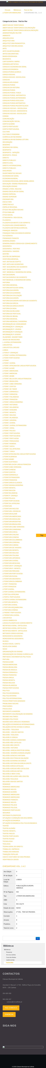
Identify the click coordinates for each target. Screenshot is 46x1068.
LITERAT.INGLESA (9, 490)
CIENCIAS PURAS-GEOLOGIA (13, 100)
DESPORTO (7, 150)
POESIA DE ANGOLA (10, 670)
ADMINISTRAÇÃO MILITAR (12, 33)
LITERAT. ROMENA (9, 443)
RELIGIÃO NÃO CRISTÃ (11, 745)
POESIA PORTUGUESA (11, 688)
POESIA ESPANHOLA (10, 672)
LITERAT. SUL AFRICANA (11, 449)
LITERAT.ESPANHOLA (10, 475)
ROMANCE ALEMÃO (10, 792)
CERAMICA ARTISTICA (11, 64)
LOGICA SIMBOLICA (10, 620)
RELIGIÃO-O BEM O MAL (11, 774)
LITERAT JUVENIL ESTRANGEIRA (14, 355)
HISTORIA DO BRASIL (10, 316)
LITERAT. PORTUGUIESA (11, 436)
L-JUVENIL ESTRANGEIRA (12, 342)
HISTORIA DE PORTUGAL (12, 314)
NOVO (5, 649)
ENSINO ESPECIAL (9, 194)
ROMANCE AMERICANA (11, 794)
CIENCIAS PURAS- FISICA (12, 93)
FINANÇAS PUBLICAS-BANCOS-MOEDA (17, 233)
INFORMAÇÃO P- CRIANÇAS (13, 327)
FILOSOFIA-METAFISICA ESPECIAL (15, 228)
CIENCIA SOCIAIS (9, 74)
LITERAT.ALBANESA (10, 456)
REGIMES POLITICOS (10, 719)
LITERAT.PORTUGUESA (11, 501)
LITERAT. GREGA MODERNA (13, 402)
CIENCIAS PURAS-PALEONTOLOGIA (15, 106)
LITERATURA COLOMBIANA (12, 540)
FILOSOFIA (7, 220)
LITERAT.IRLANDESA (10, 493)
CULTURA (6, 132)
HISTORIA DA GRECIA (10, 303)
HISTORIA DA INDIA (9, 308)
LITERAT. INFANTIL (9, 412)
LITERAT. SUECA (8, 446)
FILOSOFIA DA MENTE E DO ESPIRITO (16, 223)
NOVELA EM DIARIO (10, 646)
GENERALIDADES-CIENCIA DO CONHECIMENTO (20, 243)
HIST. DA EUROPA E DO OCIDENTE (15, 267)
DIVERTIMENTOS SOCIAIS (12, 173)
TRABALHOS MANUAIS (11, 852)
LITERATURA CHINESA (11, 537)
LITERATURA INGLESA (11, 508)
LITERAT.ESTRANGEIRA (11, 477)
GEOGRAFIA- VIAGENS (11, 251)
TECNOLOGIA (8, 841)
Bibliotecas (17, 10)
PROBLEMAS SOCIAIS (10, 703)
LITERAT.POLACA (9, 498)
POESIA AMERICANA (10, 664)
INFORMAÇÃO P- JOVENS (12, 329)
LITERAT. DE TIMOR (10, 389)
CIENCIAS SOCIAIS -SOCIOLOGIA (14, 113)
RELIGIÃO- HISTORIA (10, 748)
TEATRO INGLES (9, 833)
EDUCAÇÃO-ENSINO (10, 186)
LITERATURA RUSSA (10, 576)
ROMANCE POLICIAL (10, 807)
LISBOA (5, 350)
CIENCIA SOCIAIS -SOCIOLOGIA (14, 77)
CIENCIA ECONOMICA (10, 69)
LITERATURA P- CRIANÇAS (12, 566)
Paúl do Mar (28, 10)
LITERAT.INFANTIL (9, 488)
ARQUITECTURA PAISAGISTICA (14, 43)
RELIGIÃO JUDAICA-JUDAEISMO (14, 740)
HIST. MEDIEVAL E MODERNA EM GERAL (17, 272)
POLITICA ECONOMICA (11, 693)
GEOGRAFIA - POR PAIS (11, 249)
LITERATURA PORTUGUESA (13, 573)
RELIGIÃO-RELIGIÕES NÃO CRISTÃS (16, 776)
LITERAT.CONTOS (9, 472)
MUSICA (5, 641)
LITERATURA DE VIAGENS (12, 547)
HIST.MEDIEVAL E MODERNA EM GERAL (17, 280)
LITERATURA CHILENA (11, 534)
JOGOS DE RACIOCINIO (11, 340)
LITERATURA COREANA (11, 542)
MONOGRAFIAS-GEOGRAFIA (13, 638)
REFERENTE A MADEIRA (11, 711)
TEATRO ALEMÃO (9, 828)
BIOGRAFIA (7, 59)
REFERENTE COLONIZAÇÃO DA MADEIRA (18, 714)
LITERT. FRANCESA (10, 584)
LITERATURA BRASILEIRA (12, 524)
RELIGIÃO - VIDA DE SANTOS (13, 732)
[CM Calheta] (23, 1060)
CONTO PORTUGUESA (11, 129)
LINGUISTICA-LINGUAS (11, 347)
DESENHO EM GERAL (10, 147)
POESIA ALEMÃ (8, 662)
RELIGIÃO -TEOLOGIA (10, 735)
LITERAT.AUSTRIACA (10, 462)
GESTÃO (6, 254)
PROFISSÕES (7, 706)
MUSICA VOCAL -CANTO (11, 644)
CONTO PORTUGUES (10, 126)
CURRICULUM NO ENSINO (12, 137)
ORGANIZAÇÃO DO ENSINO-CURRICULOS (18, 654)
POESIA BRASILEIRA (10, 667)
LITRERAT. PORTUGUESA (12, 612)
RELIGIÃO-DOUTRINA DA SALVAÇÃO (15, 758)
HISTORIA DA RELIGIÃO (11, 311)
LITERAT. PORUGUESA (11, 441)
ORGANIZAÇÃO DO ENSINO (12, 651)
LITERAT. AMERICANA (10, 371)
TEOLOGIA (6, 844)
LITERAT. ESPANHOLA (10, 391)
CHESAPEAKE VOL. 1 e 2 (14, 866)
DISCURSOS (7, 171)
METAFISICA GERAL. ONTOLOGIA (15, 625)
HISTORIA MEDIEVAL (10, 285)
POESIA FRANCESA (9, 675)
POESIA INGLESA (9, 683)
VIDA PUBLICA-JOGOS (11, 859)
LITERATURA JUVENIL (10, 560)
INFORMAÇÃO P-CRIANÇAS (12, 332)
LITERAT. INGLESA (9, 415)
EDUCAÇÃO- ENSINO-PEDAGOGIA (15, 184)
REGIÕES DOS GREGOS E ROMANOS (16, 722)
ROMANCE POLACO (10, 805)
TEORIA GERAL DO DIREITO (13, 846)
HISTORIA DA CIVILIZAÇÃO (12, 295)
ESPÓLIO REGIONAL (10, 207)
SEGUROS (6, 813)
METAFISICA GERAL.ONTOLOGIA (14, 628)
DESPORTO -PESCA (10, 155)
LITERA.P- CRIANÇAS (10, 353)
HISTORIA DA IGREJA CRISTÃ (13, 306)
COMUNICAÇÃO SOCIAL (11, 121)
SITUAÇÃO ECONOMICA (11, 820)
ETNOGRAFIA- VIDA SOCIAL (13, 217)
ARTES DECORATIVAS (10, 54)
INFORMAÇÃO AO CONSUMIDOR (14, 324)
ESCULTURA (7, 202)
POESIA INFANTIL (9, 680)
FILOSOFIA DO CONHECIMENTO (14, 225)
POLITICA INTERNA (9, 696)
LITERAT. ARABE (8, 376)
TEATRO (6, 826)
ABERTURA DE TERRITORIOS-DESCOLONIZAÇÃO (20, 30)
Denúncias (9, 1014)
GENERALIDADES (9, 241)
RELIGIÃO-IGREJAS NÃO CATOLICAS (16, 768)
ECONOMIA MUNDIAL (10, 178)
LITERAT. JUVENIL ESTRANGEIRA (14, 425)
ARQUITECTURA (8, 41)
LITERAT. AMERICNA (10, 373)
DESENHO (6, 145)
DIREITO (6, 158)
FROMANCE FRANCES (11, 238)
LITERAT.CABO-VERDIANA (12, 467)
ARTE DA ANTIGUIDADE (11, 51)
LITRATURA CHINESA (10, 610)
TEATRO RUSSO (8, 839)
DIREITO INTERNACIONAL (12, 165)
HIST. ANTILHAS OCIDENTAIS (13, 264)
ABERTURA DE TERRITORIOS (13, 25)
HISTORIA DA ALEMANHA (11, 293)
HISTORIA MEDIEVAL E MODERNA (15, 321)
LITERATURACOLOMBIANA (12, 581)
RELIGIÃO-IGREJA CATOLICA (13, 766)
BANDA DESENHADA (10, 56)
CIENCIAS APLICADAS (10, 82)
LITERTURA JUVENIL (10, 605)
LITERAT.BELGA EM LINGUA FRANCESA (17, 464)
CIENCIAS (6, 80)
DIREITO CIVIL (8, 163)
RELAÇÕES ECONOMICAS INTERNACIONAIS (18, 724)
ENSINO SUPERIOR (9, 197)
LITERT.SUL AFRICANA (11, 594)
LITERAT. (6, 360)
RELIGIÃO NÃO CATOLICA (12, 742)
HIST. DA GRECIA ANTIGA (12, 269)
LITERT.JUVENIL (8, 589)
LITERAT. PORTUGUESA (11, 433)
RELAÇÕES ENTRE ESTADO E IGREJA (16, 727)
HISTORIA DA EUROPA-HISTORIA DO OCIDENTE (20, 301)
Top (41, 535)
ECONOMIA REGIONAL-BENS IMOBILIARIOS (18, 181)
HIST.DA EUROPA (9, 275)
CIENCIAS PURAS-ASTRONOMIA (14, 98)
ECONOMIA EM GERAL (11, 176)
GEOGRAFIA (7, 246)
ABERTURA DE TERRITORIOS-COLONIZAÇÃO (19, 28)
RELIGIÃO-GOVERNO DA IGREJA (14, 761)
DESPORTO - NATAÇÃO (11, 152)
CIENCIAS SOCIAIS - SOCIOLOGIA (15, 108)
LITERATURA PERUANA (11, 571)
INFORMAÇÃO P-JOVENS (12, 334)
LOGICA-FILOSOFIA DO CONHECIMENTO (17, 623)
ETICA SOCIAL (8, 215)
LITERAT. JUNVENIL (10, 420)
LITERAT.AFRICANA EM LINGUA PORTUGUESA (19, 454)
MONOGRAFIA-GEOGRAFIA (12, 636)
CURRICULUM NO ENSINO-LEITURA (15, 139)
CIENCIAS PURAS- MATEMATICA (14, 95)
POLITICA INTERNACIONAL (12, 698)
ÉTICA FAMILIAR (8, 212)
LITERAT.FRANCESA (10, 480)
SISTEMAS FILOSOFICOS (12, 815)
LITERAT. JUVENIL (9, 363)
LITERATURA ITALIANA (11, 555)
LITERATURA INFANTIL (11, 550)
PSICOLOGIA (7, 709)
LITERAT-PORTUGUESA (11, 358)
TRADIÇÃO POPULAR (10, 854)
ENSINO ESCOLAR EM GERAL (13, 191)
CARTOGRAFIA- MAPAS (11, 61)
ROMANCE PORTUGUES (11, 810)
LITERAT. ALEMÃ (8, 368)
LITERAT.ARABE (8, 459)
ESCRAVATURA (8, 199)
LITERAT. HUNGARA (10, 410)
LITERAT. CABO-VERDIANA (12, 384)
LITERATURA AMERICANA (12, 13)
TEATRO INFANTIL (9, 831)
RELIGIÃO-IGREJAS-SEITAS (12, 771)
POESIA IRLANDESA (10, 685)
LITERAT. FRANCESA (10, 399)
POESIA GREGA (8, 677)
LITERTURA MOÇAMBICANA (13, 607)
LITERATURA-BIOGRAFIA (12, 579)
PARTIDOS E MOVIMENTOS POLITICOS (17, 657)
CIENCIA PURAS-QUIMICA (12, 72)
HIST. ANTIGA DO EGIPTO (12, 262)
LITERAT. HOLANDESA (11, 407)
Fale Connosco (11, 1008)
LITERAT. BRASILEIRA (10, 381)
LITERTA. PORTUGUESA (11, 597)
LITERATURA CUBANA (10, 545)
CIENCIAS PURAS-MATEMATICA (14, 103)
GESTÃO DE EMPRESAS (11, 256)
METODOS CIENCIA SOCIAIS (13, 633)
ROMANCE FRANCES (10, 800)
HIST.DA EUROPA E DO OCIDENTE (15, 277)
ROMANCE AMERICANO (11, 787)
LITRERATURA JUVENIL (11, 615)
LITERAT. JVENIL (8, 428)
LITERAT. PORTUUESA (11, 438)
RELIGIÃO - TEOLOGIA (11, 729)
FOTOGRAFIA (8, 236)
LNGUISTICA (7, 618)
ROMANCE (6, 784)
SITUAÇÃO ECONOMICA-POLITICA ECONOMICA (20, 823)
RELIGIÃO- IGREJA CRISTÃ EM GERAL (16, 750)
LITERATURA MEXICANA (11, 563)
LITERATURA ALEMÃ (10, 514)
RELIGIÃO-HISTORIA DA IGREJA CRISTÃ (17, 763)
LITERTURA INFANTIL (10, 602)
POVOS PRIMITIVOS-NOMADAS (14, 701)
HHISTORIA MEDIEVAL (11, 259)
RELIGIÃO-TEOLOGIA (10, 779)
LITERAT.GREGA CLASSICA (12, 482)
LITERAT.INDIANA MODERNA (13, 485)
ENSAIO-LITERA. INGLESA (12, 189)
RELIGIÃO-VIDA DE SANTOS (13, 781)
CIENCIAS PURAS (9, 85)
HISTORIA (6, 282)
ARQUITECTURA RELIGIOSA (13, 46)
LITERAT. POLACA (9, 430)
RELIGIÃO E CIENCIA (10, 737)
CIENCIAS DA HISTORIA (11, 87)
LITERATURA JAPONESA (11, 558)
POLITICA (6, 690)
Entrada (7, 10)
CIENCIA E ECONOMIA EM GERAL (15, 67)
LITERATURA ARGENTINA (12, 521)
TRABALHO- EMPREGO (11, 849)
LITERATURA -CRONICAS (12, 511)
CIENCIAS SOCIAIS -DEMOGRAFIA (15, 111)
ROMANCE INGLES (9, 789)
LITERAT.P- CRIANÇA (10, 495)
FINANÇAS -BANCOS (10, 230)
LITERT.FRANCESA (9, 586)
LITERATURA (7, 506)
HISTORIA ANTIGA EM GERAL (13, 288)
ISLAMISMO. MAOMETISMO (12, 337)
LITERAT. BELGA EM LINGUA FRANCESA (17, 379)
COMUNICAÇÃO (8, 119)
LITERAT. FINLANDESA (11, 397)
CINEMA (5, 116)
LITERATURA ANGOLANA (11, 519)
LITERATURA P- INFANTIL (12, 568)
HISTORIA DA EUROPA (11, 290)
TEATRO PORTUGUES (11, 836)
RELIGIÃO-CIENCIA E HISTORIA (14, 755)
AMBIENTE (6, 35)
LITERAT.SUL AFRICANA (11, 503)
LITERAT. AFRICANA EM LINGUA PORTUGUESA (19, 366)
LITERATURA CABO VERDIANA (13, 527)
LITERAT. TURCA (9, 451)
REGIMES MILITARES (10, 716)
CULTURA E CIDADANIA (11, 134)
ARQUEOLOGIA (8, 38)
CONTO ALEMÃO (9, 124)
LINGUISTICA (7, 345)
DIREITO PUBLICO (9, 160)
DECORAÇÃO (7, 142)
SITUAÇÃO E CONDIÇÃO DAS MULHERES (17, 818)
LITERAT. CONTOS (9, 386)
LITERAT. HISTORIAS (10, 404)
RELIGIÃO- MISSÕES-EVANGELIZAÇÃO (16, 753)
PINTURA (6, 659)
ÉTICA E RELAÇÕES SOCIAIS (13, 210)
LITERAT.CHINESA (9, 469)
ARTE (5, 48)
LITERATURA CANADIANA (12, 529)
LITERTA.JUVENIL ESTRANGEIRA (14, 599)
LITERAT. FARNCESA (10, 394)
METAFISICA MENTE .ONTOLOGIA (15, 631)
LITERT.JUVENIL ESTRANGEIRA (14, 592)
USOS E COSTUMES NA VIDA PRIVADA (16, 857)
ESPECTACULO (8, 204)
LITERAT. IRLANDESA (10, 417)
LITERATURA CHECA (10, 532)
